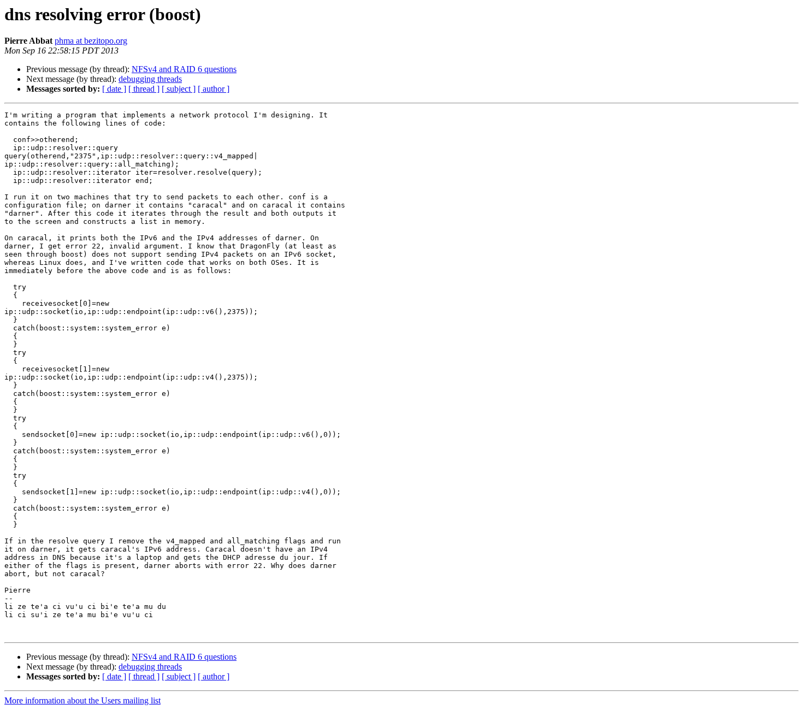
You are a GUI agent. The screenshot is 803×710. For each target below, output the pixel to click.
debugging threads (150, 79)
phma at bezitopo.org (91, 40)
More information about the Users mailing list (82, 700)
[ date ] (114, 88)
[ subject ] (179, 88)
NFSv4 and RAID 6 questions (184, 69)
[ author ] (213, 88)
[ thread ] (144, 88)
